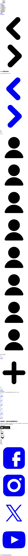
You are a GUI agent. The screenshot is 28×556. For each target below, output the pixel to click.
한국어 (11, 555)
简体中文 (7, 555)
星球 (2, 14)
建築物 (3, 14)
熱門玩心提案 (2, 431)
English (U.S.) (2, 555)
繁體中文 (5, 555)
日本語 (9, 555)
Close (1, 3)
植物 (0, 14)
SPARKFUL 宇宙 (2, 435)
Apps (1, 429)
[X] (14, 526)
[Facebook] (14, 471)
